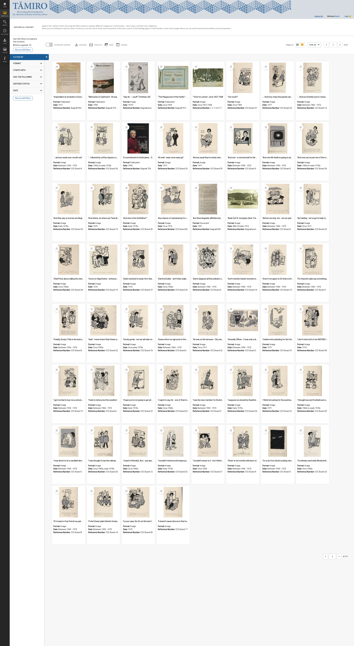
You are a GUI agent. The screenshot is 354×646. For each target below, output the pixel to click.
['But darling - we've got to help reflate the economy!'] (312, 199)
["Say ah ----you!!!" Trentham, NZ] (138, 78)
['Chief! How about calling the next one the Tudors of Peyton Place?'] (68, 259)
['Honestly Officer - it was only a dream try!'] (243, 320)
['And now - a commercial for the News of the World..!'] (243, 138)
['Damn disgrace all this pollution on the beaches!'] (208, 259)
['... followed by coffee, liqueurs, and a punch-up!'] (103, 138)
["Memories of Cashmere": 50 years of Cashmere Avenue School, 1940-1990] (103, 78)
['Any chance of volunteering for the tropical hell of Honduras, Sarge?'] (173, 199)
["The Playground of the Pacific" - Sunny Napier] (173, 78)
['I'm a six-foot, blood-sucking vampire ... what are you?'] (277, 441)
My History (4, 34)
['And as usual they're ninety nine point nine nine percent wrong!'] (208, 138)
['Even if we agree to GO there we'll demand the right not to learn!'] (277, 259)
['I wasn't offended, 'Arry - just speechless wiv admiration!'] (138, 441)
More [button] (4, 62)
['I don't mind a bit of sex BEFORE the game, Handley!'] (312, 320)
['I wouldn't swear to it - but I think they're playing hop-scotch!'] (208, 441)
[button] (95, 45)
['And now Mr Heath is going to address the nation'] (277, 138)
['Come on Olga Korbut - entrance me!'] (103, 259)
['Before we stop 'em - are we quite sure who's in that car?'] (277, 199)
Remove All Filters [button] (23, 50)
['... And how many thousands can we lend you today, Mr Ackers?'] (277, 78)
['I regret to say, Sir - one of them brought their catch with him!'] (173, 381)
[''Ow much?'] (243, 78)
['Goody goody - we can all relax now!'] (138, 320)
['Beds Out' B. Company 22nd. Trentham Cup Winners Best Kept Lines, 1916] (243, 199)
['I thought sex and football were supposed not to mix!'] (312, 381)
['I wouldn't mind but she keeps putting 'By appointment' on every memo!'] (173, 441)
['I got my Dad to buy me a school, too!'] (68, 381)
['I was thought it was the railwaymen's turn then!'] (103, 441)
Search (4, 25)
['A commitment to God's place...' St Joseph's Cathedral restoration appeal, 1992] (138, 138)
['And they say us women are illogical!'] (68, 199)
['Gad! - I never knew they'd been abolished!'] (103, 320)
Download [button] (80, 45)
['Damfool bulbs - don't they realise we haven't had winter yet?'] (173, 259)
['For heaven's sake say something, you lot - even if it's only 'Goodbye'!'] (312, 259)
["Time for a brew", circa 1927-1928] (208, 78)
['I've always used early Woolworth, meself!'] (312, 441)
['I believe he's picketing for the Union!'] (277, 320)
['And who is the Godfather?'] (138, 199)
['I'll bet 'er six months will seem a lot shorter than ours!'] (243, 441)
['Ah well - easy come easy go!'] (173, 138)
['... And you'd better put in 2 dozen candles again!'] (312, 78)
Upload (4, 52)
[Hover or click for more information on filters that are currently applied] (30, 45)
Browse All (5, 16)
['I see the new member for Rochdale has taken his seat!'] (208, 381)
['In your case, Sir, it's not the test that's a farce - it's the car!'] (138, 502)
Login (5, 43)
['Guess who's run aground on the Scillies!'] (173, 320)
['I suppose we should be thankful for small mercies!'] (243, 381)
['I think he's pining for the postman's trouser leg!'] (277, 381)
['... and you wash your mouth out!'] (68, 138)
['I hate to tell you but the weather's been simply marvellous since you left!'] (103, 381)
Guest (337, 16)
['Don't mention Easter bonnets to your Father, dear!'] (243, 259)
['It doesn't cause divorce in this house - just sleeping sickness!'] (173, 502)
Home (5, 7)
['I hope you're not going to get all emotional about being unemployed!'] (138, 381)
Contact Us (318, 16)
